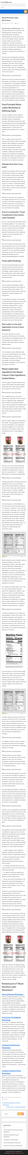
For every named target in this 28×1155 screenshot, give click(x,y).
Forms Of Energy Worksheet (12, 994)
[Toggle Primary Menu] (25, 11)
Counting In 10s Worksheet (11, 1139)
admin (17, 23)
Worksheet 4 (5, 1099)
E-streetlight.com (6, 2)
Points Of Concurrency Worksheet (13, 1145)
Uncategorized (17, 1097)
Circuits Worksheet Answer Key (12, 1142)
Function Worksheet (8, 1097)
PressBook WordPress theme (16, 1153)
